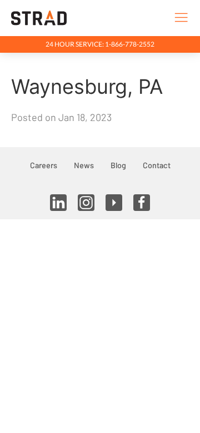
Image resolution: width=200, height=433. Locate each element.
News (84, 165)
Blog (118, 165)
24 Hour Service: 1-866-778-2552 (100, 44)
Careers (43, 165)
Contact (157, 165)
